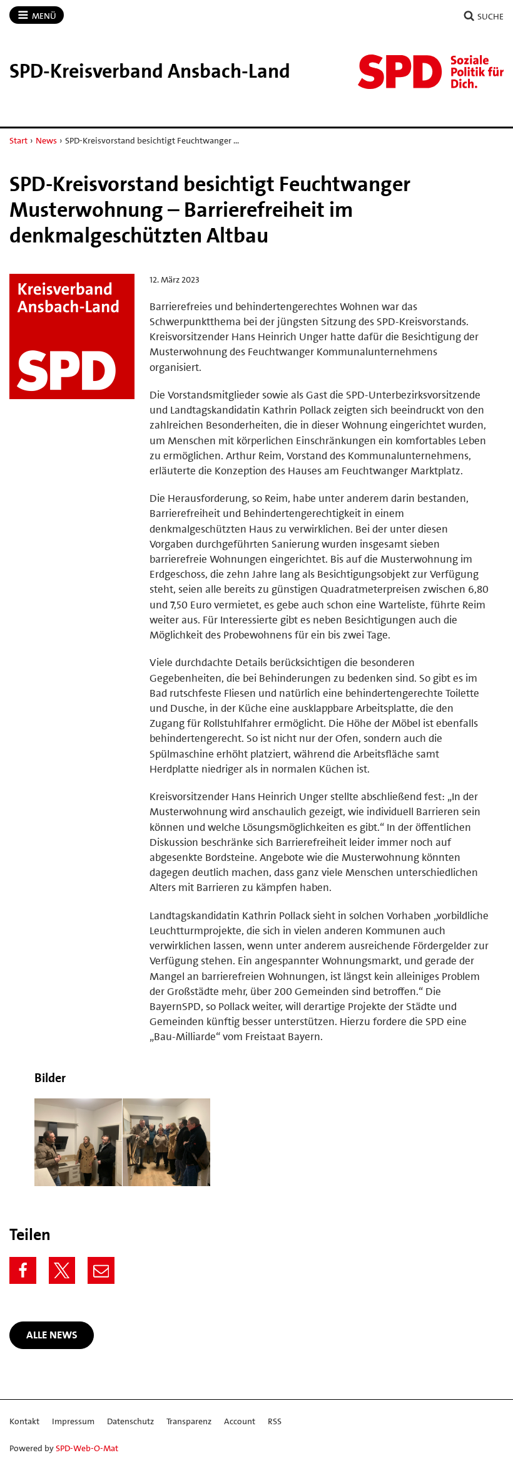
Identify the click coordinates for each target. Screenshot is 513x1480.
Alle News (52, 1335)
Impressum (73, 1421)
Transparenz (188, 1421)
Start (18, 140)
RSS (275, 1421)
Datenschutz (130, 1421)
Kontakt (24, 1421)
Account (239, 1421)
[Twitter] (62, 1270)
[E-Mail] (101, 1270)
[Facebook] (22, 1270)
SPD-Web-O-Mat (87, 1448)
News (46, 140)
